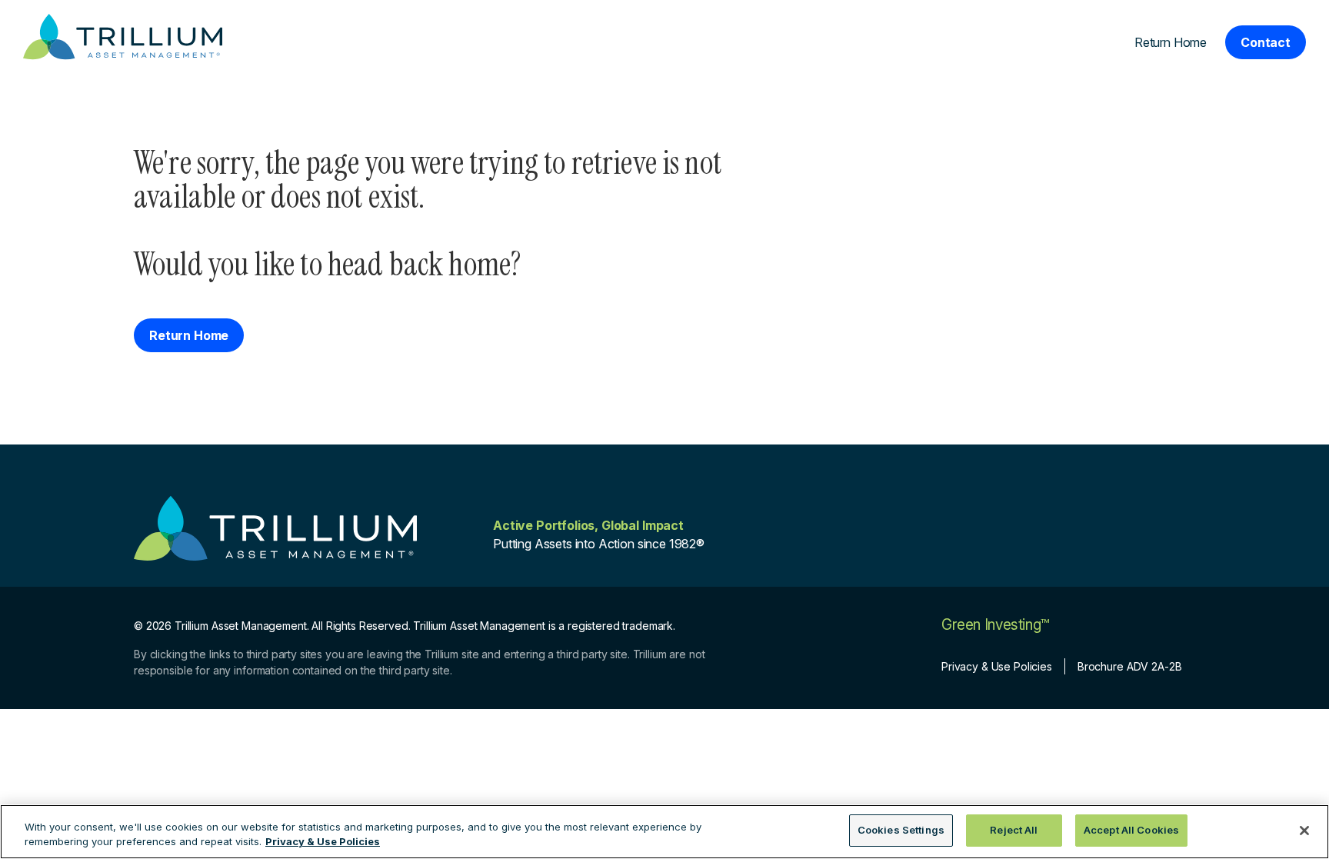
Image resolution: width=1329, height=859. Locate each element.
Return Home (1170, 42)
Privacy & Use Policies (996, 666)
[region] (664, 831)
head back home (419, 264)
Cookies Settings (901, 830)
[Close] (1304, 830)
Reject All (1014, 830)
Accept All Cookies (1131, 830)
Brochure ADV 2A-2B (1129, 666)
